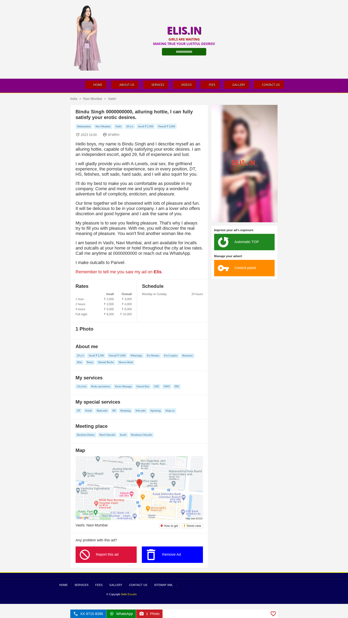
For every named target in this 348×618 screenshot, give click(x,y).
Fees (212, 85)
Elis (158, 271)
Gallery (238, 85)
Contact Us (271, 85)
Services (157, 85)
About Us (126, 85)
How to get (169, 525)
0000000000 (184, 51)
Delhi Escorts (129, 594)
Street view (192, 525)
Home (97, 85)
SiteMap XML (163, 585)
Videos (186, 85)
